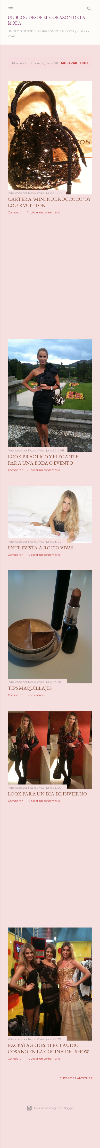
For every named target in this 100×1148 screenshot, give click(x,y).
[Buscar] (89, 7)
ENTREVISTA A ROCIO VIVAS (40, 548)
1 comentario (35, 695)
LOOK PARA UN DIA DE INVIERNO (47, 794)
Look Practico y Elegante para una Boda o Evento (43, 459)
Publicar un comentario (43, 212)
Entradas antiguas (76, 1078)
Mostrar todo (74, 63)
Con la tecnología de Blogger (54, 1108)
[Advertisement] (50, 276)
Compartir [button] (15, 212)
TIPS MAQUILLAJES (30, 688)
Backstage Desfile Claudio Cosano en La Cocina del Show (48, 1048)
